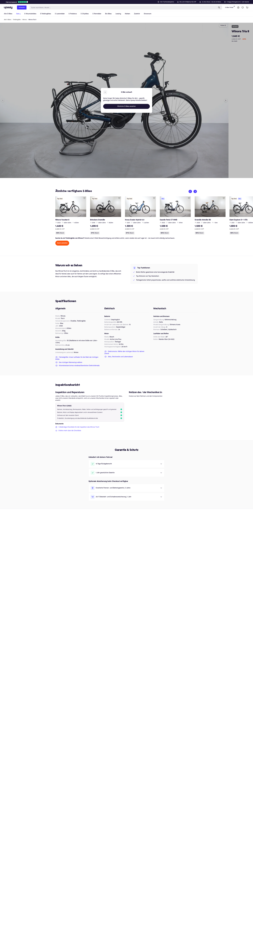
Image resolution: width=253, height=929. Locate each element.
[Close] (128, 1)
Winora (24, 19)
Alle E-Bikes (7, 19)
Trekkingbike (17, 19)
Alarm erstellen (62, 243)
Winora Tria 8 (32, 19)
